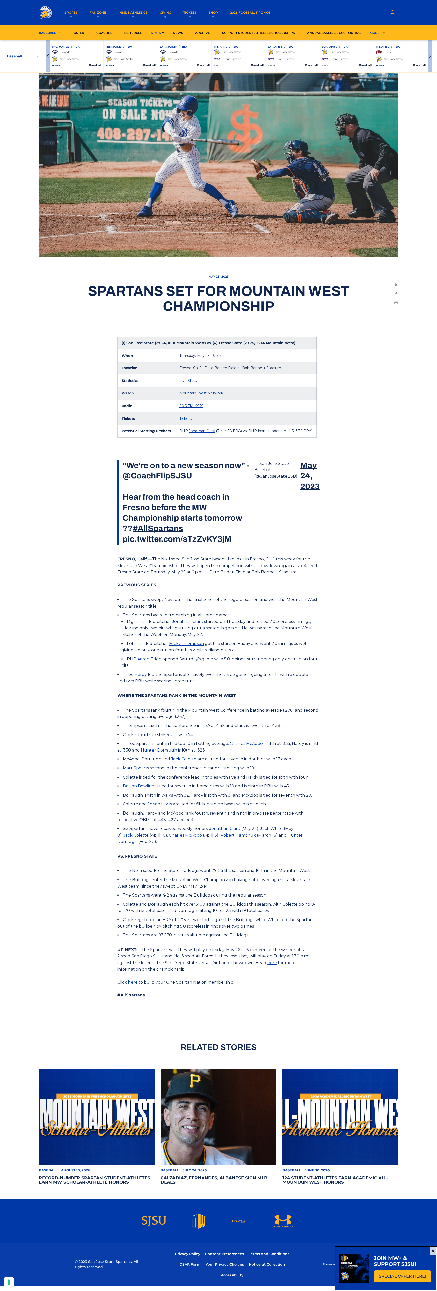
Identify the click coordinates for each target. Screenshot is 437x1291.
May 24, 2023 (310, 476)
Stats (156, 33)
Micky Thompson (186, 643)
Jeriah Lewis (160, 804)
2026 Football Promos (250, 12)
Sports (70, 12)
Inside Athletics (133, 12)
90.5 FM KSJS (191, 406)
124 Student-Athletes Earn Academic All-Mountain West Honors (335, 1180)
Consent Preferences (224, 1254)
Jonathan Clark (202, 431)
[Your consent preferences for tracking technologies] (9, 1282)
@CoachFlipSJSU (157, 475)
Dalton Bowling (139, 786)
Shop (213, 12)
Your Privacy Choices (225, 1264)
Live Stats (188, 380)
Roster (77, 33)
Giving (165, 12)
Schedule (133, 33)
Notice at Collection (267, 1264)
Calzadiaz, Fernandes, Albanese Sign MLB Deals (214, 1180)
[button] (48, 56)
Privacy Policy (187, 1254)
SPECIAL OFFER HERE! (405, 1278)
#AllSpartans (158, 528)
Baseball (48, 1170)
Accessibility (232, 1275)
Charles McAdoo (246, 743)
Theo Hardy (135, 674)
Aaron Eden (149, 659)
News (178, 33)
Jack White (271, 828)
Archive (202, 33)
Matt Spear (134, 768)
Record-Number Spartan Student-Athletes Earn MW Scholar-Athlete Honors (94, 1180)
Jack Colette (183, 759)
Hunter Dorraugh (159, 750)
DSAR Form (190, 1264)
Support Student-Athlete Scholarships (258, 33)
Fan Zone (98, 12)
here (272, 962)
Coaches (104, 33)
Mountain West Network (201, 393)
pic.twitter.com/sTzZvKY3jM (177, 539)
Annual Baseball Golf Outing (334, 33)
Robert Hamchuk (238, 835)
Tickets (189, 12)
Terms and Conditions (269, 1254)
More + (376, 33)
